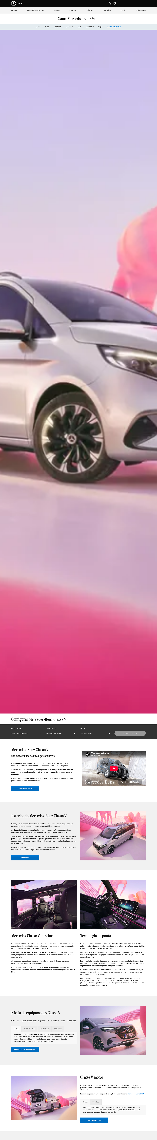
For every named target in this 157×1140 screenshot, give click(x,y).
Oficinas (90, 10)
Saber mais (25, 858)
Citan (38, 26)
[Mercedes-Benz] (13, 3)
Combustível (16, 728)
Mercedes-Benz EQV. (136, 1094)
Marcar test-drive (25, 788)
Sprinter (57, 26)
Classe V (90, 26)
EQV (100, 26)
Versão (82, 728)
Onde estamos (141, 10)
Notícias (123, 10)
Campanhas (107, 10)
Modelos (57, 10)
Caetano (14, 10)
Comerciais (73, 10)
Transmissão (51, 728)
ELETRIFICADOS (114, 26)
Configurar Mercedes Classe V (25, 1049)
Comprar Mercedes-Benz (35, 10)
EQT (79, 26)
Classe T (69, 26)
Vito (47, 26)
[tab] (16, 1029)
